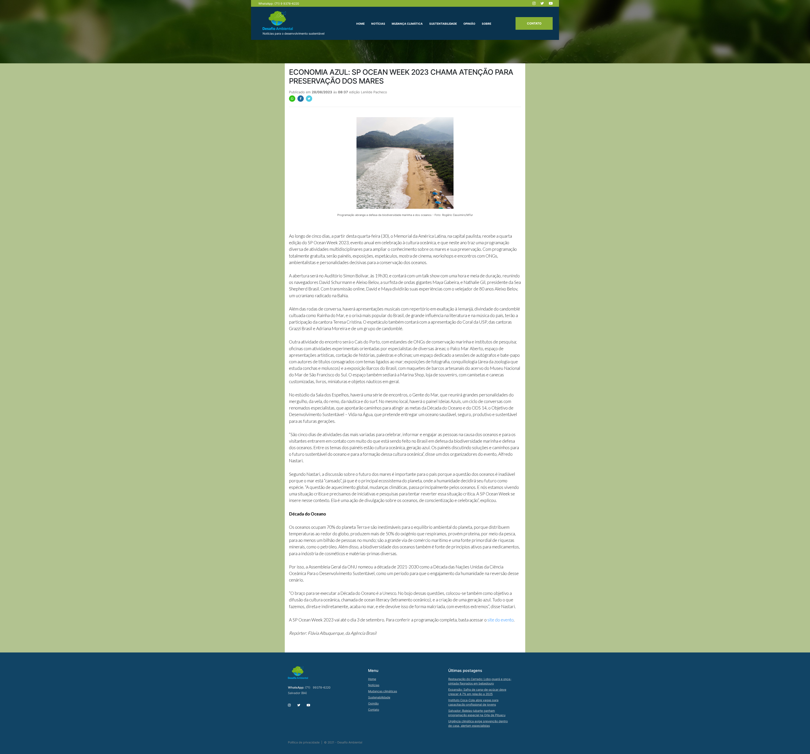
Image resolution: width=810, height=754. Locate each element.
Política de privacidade (304, 742)
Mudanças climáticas (382, 691)
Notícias (373, 685)
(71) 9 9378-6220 (286, 3)
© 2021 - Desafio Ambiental (343, 742)
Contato (534, 23)
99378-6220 (322, 687)
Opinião (373, 703)
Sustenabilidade (379, 697)
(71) (307, 687)
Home (372, 679)
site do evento (500, 619)
